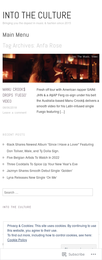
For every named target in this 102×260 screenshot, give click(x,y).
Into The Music (80, 56)
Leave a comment (14, 112)
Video (95, 56)
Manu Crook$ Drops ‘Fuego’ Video (15, 95)
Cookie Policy (17, 239)
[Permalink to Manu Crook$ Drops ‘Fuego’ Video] (51, 69)
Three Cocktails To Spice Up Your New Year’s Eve (42, 164)
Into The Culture (37, 15)
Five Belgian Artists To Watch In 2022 (33, 157)
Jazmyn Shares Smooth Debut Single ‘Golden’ (40, 170)
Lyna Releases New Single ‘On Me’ (32, 177)
